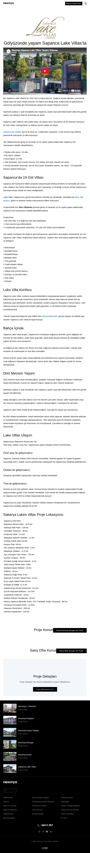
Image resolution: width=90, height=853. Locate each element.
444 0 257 (47, 825)
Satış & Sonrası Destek (70, 810)
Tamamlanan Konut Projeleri (43, 802)
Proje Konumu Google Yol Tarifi (70, 630)
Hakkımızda (8, 798)
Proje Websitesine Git (45, 689)
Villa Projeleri (37, 810)
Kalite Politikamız (10, 810)
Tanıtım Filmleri (67, 798)
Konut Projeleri (38, 814)
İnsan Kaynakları (67, 814)
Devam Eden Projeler (40, 798)
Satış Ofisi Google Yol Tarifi (71, 651)
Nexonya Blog (8, 818)
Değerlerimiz (8, 814)
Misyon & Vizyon (9, 806)
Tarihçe (6, 802)
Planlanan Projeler (39, 806)
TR (5, 790)
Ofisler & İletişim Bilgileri (70, 806)
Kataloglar (65, 802)
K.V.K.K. (64, 818)
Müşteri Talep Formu (73, 3)
